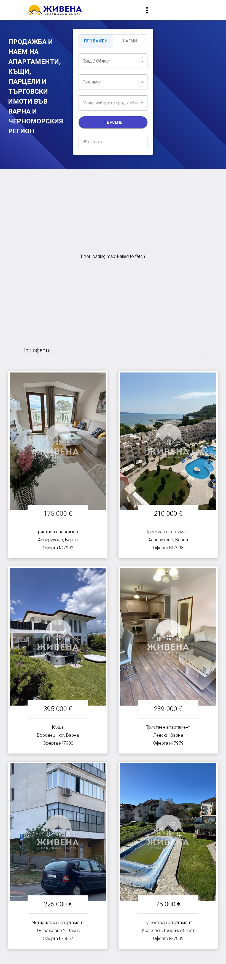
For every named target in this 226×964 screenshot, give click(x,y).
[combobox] (113, 61)
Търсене (113, 122)
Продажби (95, 41)
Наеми (130, 41)
